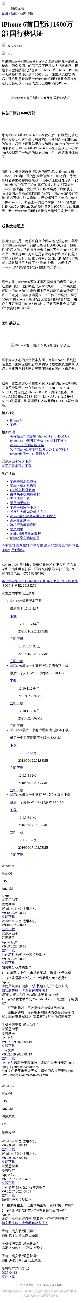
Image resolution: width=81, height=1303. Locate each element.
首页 (5, 13)
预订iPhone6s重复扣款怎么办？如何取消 (39, 449)
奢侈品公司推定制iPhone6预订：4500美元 (40, 436)
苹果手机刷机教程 (23, 481)
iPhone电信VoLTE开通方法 (29, 454)
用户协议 (18, 550)
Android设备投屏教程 (25, 533)
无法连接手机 (20, 498)
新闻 (14, 13)
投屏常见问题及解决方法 (28, 512)
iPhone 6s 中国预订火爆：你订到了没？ (38, 441)
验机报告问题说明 (23, 525)
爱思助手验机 (20, 503)
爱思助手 (16, 529)
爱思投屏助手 (20, 520)
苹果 (13, 424)
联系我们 (22, 545)
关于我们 (8, 545)
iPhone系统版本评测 (24, 538)
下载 (13, 616)
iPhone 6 (16, 420)
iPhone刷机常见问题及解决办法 (33, 516)
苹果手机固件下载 (23, 507)
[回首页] (6, 9)
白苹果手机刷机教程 (25, 494)
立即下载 (16, 638)
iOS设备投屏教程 (22, 490)
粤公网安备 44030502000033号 (24, 581)
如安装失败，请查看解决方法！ (25, 990)
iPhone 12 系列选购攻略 (27, 445)
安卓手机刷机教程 (23, 485)
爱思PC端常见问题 (57, 545)
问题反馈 (36, 545)
